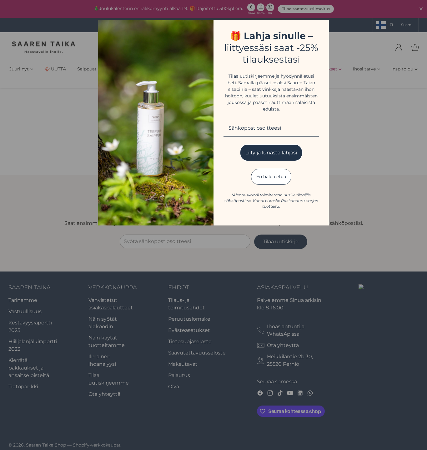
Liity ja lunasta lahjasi (271, 153)
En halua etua (271, 176)
